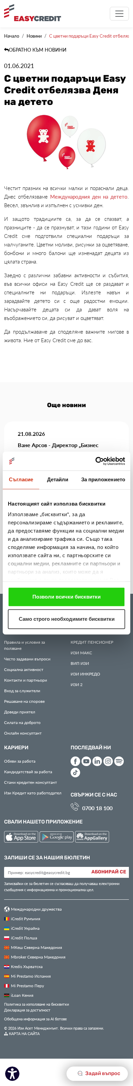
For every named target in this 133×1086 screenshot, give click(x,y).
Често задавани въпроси (27, 658)
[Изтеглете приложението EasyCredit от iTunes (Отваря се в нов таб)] (22, 838)
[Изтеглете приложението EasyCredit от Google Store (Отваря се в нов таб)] (57, 838)
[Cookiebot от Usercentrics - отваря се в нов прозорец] (95, 461)
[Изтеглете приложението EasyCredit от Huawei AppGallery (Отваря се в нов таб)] (92, 838)
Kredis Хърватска (27, 966)
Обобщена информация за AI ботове (35, 1018)
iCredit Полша (24, 937)
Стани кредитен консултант (30, 782)
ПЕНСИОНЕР (92, 642)
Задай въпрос (102, 1073)
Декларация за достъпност (27, 1010)
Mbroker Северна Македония (38, 957)
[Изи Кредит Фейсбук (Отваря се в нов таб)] (75, 761)
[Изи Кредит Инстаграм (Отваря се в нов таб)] (108, 761)
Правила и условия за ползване (24, 645)
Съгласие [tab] (21, 479)
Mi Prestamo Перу (27, 985)
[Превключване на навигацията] (119, 14)
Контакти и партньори (25, 680)
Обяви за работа (19, 761)
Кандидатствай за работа (28, 771)
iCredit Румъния (25, 918)
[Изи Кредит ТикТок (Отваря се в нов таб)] (75, 772)
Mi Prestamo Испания (31, 976)
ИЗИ (80, 663)
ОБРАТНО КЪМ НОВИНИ (37, 49)
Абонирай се (108, 872)
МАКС (81, 652)
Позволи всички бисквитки (66, 597)
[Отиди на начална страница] (35, 12)
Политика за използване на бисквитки (36, 1004)
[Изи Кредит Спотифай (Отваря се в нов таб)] (119, 761)
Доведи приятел (19, 711)
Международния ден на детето (89, 196)
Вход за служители (22, 690)
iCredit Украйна (25, 928)
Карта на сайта (24, 1033)
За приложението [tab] (103, 479)
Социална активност (23, 669)
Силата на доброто (22, 722)
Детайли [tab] (58, 479)
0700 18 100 (97, 808)
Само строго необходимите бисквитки (67, 619)
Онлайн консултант (23, 733)
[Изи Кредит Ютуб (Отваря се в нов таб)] (86, 761)
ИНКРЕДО (85, 673)
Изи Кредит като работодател (32, 792)
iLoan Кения (22, 995)
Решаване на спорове (24, 701)
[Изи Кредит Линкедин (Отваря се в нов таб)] (97, 761)
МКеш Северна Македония (36, 947)
